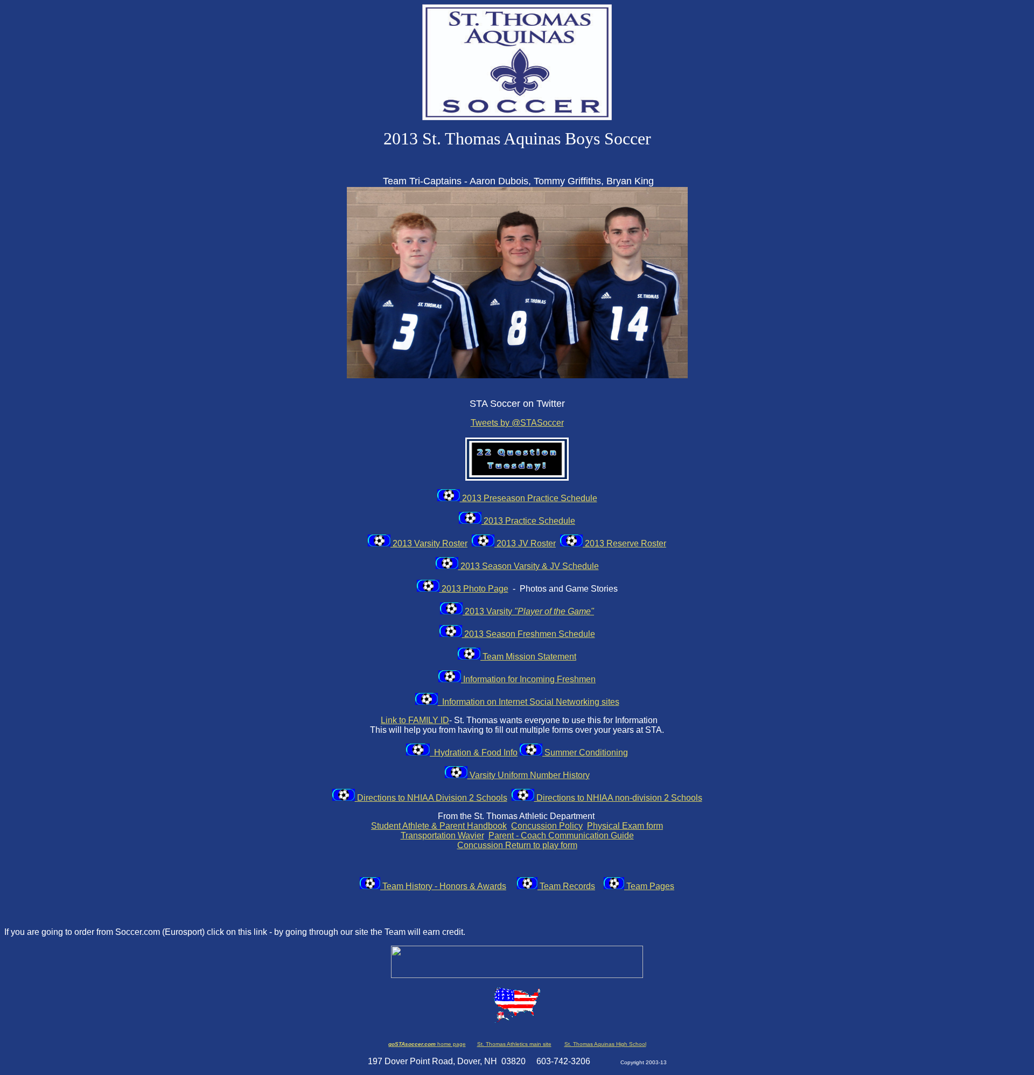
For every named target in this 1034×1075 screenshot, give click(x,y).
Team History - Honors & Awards (443, 886)
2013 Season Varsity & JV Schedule (528, 566)
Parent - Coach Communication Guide (561, 835)
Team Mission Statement (528, 656)
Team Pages (649, 886)
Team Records (566, 886)
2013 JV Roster (525, 543)
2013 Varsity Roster (428, 543)
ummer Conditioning (589, 752)
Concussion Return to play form (517, 845)
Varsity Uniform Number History (528, 775)
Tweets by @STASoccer (517, 422)
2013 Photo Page (473, 588)
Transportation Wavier (442, 835)
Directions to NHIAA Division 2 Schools (431, 797)
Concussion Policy (547, 825)
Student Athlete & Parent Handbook (439, 825)
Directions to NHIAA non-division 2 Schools (618, 797)
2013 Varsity (528, 611)
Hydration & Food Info (474, 752)
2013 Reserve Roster (624, 543)
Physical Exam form (625, 825)
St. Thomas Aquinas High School (605, 1044)
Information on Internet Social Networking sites (528, 701)
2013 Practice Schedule (528, 520)
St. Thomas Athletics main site (514, 1044)
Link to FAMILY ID (415, 720)
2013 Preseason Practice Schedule (528, 498)
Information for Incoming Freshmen (528, 679)
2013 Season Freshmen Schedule (528, 634)
